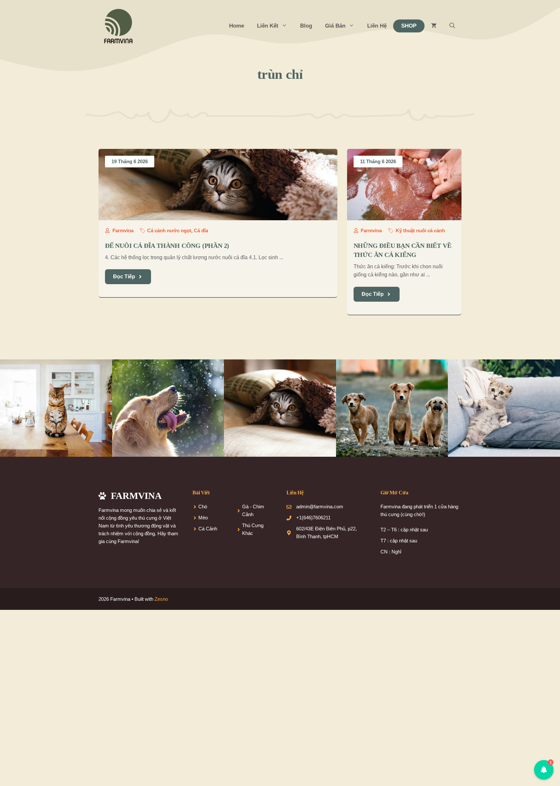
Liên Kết (267, 26)
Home (236, 26)
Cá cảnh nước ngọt (169, 230)
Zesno (161, 599)
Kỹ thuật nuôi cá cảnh (420, 230)
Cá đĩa (201, 230)
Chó (202, 506)
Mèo (203, 517)
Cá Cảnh (207, 528)
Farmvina (123, 230)
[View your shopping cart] (434, 26)
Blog (306, 26)
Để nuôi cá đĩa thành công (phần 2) (167, 245)
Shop (408, 26)
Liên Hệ (377, 26)
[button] (452, 26)
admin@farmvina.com (319, 506)
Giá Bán (335, 26)
